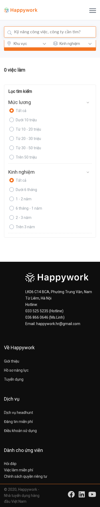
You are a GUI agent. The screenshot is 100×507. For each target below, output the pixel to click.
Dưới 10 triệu (26, 120)
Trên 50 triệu (26, 157)
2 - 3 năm (23, 217)
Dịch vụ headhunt (18, 412)
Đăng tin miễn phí (18, 421)
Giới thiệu (11, 361)
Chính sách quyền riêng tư (25, 476)
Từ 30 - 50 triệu (28, 148)
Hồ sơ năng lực (16, 370)
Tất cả (21, 111)
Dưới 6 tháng (26, 190)
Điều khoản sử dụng (20, 431)
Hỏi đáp (10, 464)
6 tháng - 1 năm (29, 208)
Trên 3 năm (25, 227)
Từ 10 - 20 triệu (28, 129)
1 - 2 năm (23, 199)
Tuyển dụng (13, 379)
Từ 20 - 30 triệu (28, 138)
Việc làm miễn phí (18, 470)
